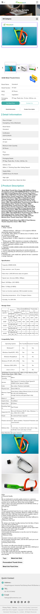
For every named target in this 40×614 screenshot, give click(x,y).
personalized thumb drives (12, 562)
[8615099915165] (25, 602)
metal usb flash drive (10, 566)
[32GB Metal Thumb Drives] (19, 41)
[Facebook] (15, 602)
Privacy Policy (7, 607)
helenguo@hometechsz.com (12, 597)
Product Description (29, 109)
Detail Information (10, 109)
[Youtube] (18, 602)
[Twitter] (11, 602)
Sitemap (14, 607)
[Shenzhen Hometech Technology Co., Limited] (20, 2)
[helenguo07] (29, 602)
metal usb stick (16, 558)
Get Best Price (10, 103)
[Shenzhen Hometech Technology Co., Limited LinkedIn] (22, 602)
